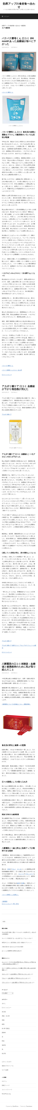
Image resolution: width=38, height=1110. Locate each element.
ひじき (19, 869)
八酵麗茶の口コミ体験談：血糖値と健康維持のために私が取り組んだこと (19, 666)
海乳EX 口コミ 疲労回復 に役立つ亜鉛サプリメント (17, 942)
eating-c (14, 47)
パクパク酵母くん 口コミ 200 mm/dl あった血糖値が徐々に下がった (19, 41)
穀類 (3, 1024)
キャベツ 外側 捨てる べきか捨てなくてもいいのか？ (17, 938)
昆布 (8, 869)
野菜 (3, 1041)
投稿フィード (6, 1085)
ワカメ (14, 869)
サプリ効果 (5, 1070)
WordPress (15, 1106)
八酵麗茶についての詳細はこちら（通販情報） (16, 704)
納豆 (18, 883)
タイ (3, 968)
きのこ (4, 1003)
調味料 (4, 1032)
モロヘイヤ (5, 974)
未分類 (4, 1012)
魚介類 (4, 1053)
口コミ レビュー (7, 374)
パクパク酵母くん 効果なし (10, 895)
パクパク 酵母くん (7, 92)
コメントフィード (7, 1089)
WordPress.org (6, 1094)
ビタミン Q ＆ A (6, 1061)
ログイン (4, 1081)
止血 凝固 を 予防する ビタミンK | (20, 974)
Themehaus (29, 1106)
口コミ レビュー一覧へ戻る (10, 904)
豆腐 (22, 883)
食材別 (4, 1045)
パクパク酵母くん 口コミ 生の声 (12, 370)
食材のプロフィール (7, 1066)
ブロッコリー (29, 874)
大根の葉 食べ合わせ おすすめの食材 (12, 946)
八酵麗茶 (4, 901)
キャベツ (21, 874)
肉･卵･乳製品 (6, 1028)
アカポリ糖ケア (7, 414)
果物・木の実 (6, 1016)
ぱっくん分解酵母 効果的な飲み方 (12, 951)
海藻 (3, 1020)
